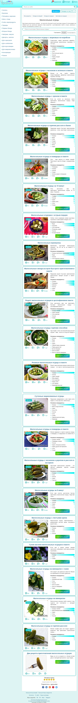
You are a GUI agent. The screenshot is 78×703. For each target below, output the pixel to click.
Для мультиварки (7, 46)
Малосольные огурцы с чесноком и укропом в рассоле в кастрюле (49, 461)
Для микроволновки (8, 49)
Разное (4, 55)
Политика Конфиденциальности (39, 699)
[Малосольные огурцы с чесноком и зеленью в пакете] (36, 80)
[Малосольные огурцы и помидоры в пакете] (36, 167)
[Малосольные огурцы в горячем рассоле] (36, 637)
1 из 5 (45, 680)
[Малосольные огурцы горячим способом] (36, 337)
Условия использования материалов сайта (39, 701)
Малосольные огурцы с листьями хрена (49, 517)
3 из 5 (49, 680)
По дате (64, 32)
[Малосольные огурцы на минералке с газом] (36, 581)
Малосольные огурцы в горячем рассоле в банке (49, 125)
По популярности (71, 32)
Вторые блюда (7, 31)
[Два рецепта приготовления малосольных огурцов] (36, 663)
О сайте (37, 695)
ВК (37, 697)
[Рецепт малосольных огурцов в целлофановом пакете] (36, 310)
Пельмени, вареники (8, 16)
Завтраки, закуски (8, 34)
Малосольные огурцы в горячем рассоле (49, 626)
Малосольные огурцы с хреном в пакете (49, 96)
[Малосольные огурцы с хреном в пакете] (36, 106)
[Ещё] (74, 11)
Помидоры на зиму (66, 11)
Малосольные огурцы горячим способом (49, 328)
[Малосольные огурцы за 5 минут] (36, 500)
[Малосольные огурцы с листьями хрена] (36, 528)
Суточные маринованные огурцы (49, 396)
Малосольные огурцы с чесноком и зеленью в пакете (49, 70)
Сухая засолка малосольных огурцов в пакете (49, 544)
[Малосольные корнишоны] (36, 252)
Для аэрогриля (7, 40)
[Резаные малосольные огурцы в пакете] (36, 372)
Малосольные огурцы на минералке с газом (49, 569)
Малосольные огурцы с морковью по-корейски (49, 37)
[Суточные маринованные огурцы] (36, 405)
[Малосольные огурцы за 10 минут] (36, 195)
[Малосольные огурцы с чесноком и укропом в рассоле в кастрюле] (36, 472)
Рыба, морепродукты (9, 22)
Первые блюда (7, 28)
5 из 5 (54, 680)
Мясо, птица (6, 19)
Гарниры (5, 25)
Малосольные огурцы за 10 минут (49, 186)
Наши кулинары (44, 695)
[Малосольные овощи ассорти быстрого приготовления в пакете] (36, 281)
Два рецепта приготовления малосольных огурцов (49, 653)
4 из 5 (51, 680)
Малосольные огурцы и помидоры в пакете (49, 156)
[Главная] (7, 2)
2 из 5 (47, 680)
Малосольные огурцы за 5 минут (49, 490)
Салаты (4, 10)
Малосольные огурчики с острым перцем (49, 215)
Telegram (48, 697)
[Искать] (75, 7)
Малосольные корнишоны (49, 242)
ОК (40, 697)
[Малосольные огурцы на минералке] (36, 608)
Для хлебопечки (7, 43)
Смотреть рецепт (62, 64)
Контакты (31, 695)
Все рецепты (56, 11)
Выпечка (5, 13)
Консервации (6, 52)
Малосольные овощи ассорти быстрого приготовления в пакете (49, 269)
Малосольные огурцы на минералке (49, 598)
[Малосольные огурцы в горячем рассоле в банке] (36, 135)
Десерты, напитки (8, 37)
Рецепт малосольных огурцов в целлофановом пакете (49, 300)
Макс (43, 697)
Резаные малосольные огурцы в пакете (49, 362)
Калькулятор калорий (31, 692)
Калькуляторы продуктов (45, 692)
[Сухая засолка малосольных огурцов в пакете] (36, 554)
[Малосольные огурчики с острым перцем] (36, 226)
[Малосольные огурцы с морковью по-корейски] (36, 47)
